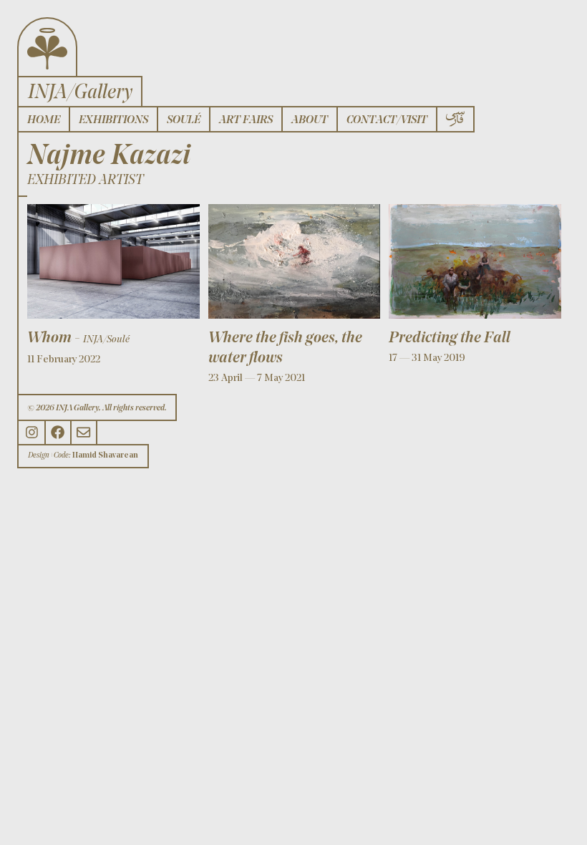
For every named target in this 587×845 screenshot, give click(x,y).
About (309, 120)
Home (43, 120)
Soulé (183, 120)
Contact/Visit (386, 120)
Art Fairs (246, 120)
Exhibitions (113, 120)
